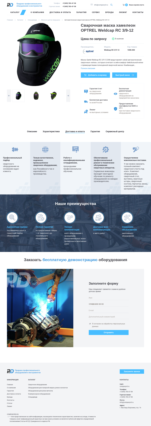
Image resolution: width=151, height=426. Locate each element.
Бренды (10, 397)
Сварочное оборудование (37, 384)
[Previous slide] (9, 95)
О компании (11, 388)
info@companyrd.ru (101, 5)
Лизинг (9, 406)
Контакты (10, 400)
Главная (10, 20)
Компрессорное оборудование (39, 394)
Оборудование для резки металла (40, 391)
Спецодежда (32, 20)
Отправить (109, 332)
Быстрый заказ (123, 75)
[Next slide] (68, 95)
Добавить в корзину (97, 75)
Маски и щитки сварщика (50, 20)
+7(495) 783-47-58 (69, 3)
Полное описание (88, 68)
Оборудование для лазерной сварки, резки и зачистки (48, 388)
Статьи (9, 403)
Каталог (20, 20)
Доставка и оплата (14, 394)
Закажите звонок (132, 371)
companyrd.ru (124, 386)
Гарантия (10, 391)
